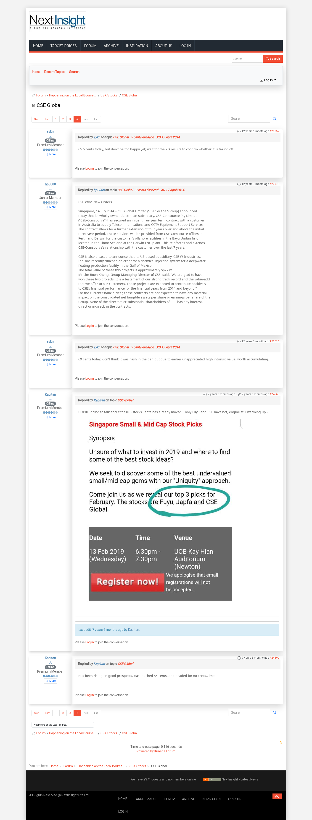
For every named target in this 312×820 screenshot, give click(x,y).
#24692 (274, 657)
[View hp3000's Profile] (50, 189)
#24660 (274, 394)
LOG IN (185, 46)
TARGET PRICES (63, 46)
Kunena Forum (164, 751)
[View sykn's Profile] (50, 136)
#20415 (274, 341)
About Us (163, 46)
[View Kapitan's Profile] (50, 399)
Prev (47, 119)
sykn (50, 131)
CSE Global (125, 400)
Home (54, 766)
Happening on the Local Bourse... (101, 766)
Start (36, 119)
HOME (38, 46)
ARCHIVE (111, 46)
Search (274, 58)
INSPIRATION (137, 46)
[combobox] (247, 59)
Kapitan (50, 394)
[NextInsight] (57, 21)
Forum (68, 766)
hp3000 (50, 184)
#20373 (274, 184)
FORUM (90, 46)
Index (36, 72)
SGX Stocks (138, 766)
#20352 (274, 131)
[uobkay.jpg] (160, 510)
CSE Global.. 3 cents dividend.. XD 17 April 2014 (146, 137)
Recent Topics (54, 72)
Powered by (145, 751)
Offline (50, 140)
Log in (89, 168)
